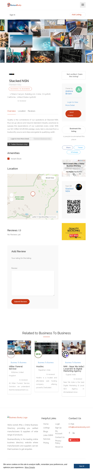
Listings (46, 428)
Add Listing (77, 15)
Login (57, 424)
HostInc (40, 366)
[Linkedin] (73, 433)
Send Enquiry (70, 113)
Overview (11, 111)
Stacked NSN (69, 189)
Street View (50, 178)
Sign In (12, 15)
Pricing (46, 443)
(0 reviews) (22, 101)
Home (45, 424)
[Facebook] (69, 433)
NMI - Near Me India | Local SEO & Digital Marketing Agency (73, 368)
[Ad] (74, 168)
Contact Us (60, 437)
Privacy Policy (58, 442)
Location (22, 111)
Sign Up (58, 428)
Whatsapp (74, 152)
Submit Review (20, 302)
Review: (14, 268)
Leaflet (34, 217)
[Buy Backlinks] (74, 231)
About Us (59, 447)
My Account (58, 432)
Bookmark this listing (75, 130)
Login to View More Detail (19, 139)
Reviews (31, 111)
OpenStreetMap (44, 217)
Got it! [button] (81, 466)
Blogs (45, 431)
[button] (11, 195)
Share (68, 147)
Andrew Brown (69, 92)
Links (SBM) (48, 435)
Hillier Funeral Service (15, 367)
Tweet (80, 147)
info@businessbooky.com (79, 427)
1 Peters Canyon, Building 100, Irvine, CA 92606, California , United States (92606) (29, 95)
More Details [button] (30, 467)
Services (46, 439)
